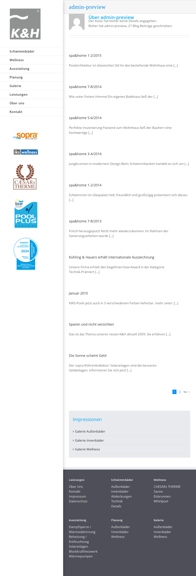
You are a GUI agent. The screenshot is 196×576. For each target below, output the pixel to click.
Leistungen (76, 480)
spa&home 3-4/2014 (85, 153)
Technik (117, 501)
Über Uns (76, 486)
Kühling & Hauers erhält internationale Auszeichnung (111, 257)
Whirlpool (161, 501)
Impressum (77, 496)
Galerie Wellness (87, 449)
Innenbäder (120, 491)
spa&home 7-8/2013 (85, 221)
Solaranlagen (78, 546)
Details (116, 506)
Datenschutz (78, 501)
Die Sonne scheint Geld (87, 355)
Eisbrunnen (162, 496)
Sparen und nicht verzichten (91, 324)
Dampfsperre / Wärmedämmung (82, 529)
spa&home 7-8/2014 (85, 86)
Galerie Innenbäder (89, 440)
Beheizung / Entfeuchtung (79, 539)
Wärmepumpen (81, 556)
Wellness (118, 536)
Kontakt (74, 491)
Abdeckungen (121, 496)
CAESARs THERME (167, 486)
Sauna (158, 491)
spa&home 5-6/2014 (85, 117)
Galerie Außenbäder (90, 431)
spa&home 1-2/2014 (85, 185)
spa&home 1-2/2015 (85, 55)
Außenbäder (120, 486)
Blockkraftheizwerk (83, 551)
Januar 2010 (78, 293)
